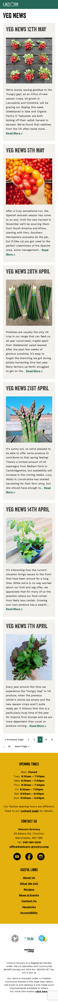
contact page (30, 810)
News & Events (29, 895)
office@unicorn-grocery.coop (29, 846)
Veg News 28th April (28, 272)
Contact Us (29, 901)
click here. (41, 991)
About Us (29, 877)
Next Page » (22, 747)
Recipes (29, 889)
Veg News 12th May (26, 29)
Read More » (14, 133)
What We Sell (29, 883)
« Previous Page (14, 740)
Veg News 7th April (26, 626)
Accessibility (29, 912)
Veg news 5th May (25, 150)
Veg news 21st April (27, 388)
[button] (29, 4)
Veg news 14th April (27, 509)
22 (10, 746)
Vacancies (29, 906)
